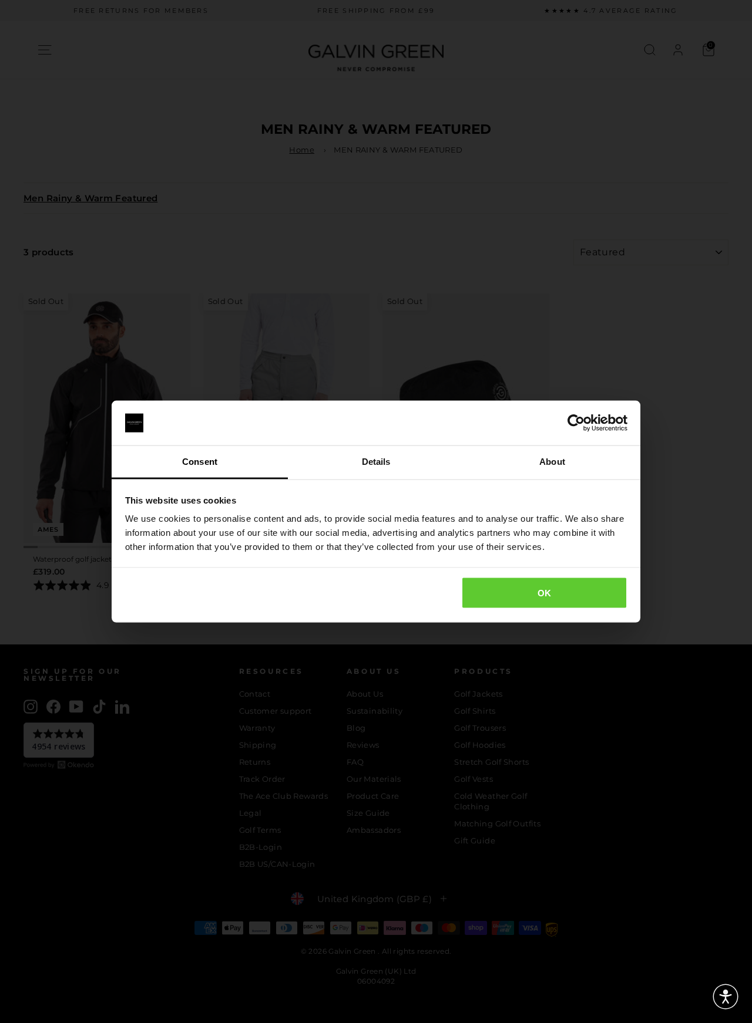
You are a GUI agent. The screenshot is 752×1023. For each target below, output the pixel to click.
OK (545, 592)
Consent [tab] (199, 462)
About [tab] (552, 462)
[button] (725, 996)
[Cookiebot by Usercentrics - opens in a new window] (576, 423)
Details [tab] (376, 462)
